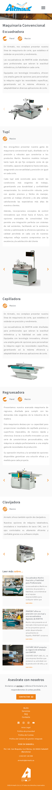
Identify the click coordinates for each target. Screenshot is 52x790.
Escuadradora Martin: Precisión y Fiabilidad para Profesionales (35, 580)
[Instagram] (23, 723)
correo (20, 686)
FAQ (26, 714)
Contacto (26, 717)
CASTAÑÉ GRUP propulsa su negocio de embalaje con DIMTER (36, 650)
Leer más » (29, 603)
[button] (43, 8)
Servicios (26, 711)
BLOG (26, 708)
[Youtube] (33, 723)
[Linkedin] (18, 723)
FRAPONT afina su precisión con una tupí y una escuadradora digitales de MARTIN (36, 615)
